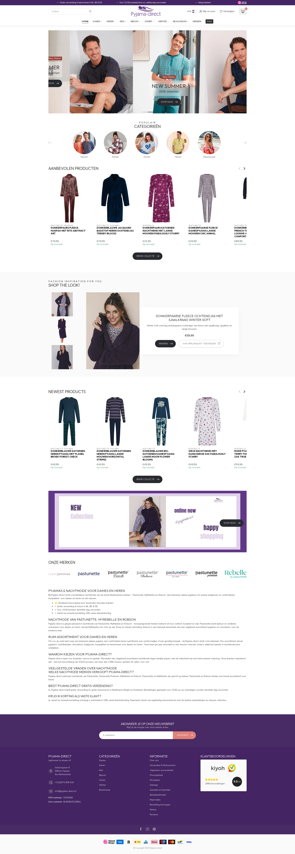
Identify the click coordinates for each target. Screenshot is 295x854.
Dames (96, 21)
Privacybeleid (156, 775)
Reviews (154, 814)
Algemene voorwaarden (161, 770)
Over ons (154, 760)
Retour (153, 809)
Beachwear (180, 21)
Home (85, 21)
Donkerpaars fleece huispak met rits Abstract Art (68, 230)
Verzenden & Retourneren (162, 765)
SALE (209, 21)
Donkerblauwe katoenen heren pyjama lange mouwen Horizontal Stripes (114, 455)
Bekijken (163, 343)
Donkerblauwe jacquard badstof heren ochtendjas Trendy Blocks (115, 230)
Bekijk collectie (146, 256)
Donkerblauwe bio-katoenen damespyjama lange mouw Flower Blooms (159, 455)
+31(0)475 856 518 (64, 782)
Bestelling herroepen (160, 804)
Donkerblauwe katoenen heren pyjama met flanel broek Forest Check (68, 454)
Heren (110, 21)
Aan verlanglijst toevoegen (199, 343)
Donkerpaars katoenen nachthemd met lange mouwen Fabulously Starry (161, 230)
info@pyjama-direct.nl (65, 791)
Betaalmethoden (158, 794)
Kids (122, 21)
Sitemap (154, 785)
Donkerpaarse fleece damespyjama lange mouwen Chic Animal (203, 230)
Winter (162, 21)
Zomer (148, 21)
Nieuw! (134, 21)
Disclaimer (155, 780)
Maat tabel (155, 799)
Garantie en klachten (160, 789)
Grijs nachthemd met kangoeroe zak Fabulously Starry (207, 454)
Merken (197, 21)
